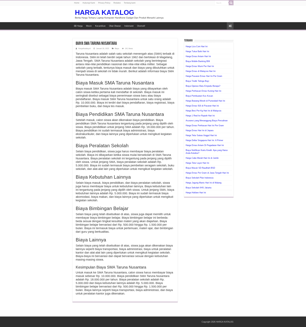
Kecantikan (100, 26)
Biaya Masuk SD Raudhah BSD (200, 168)
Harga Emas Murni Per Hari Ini (200, 66)
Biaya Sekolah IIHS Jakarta (198, 187)
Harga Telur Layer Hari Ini (197, 163)
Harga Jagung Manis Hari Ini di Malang (203, 183)
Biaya (117, 48)
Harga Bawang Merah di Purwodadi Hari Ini (205, 101)
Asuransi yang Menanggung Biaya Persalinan (207, 120)
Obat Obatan (115, 26)
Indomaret (129, 26)
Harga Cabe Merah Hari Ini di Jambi (202, 158)
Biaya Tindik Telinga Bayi (197, 81)
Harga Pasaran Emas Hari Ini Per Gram (204, 76)
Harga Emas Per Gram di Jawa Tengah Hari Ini (207, 173)
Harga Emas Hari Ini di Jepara (199, 130)
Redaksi (117, 3)
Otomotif (141, 26)
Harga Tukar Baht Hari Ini (197, 51)
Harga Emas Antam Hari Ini (198, 56)
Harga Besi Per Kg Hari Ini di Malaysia (203, 110)
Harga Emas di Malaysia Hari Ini (200, 71)
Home (76, 3)
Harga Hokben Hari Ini (196, 192)
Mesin (89, 26)
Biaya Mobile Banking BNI (198, 61)
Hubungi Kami (89, 3)
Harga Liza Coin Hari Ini (197, 46)
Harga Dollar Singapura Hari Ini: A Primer (204, 140)
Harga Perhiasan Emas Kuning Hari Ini (203, 91)
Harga (80, 26)
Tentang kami (129, 3)
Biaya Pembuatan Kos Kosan (199, 96)
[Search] (231, 2)
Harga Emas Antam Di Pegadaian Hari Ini (205, 145)
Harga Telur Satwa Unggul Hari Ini (201, 135)
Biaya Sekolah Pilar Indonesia (199, 178)
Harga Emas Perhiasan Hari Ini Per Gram (205, 125)
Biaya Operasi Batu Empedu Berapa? (203, 86)
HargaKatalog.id (84, 48)
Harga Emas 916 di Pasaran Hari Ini (202, 106)
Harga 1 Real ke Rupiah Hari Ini (200, 115)
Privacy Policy (104, 3)
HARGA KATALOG (104, 12)
